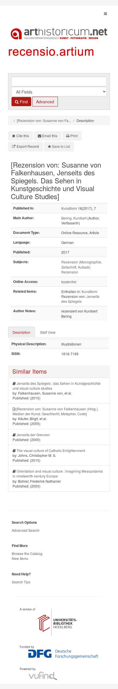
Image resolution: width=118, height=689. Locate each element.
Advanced (45, 101)
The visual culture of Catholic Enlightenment (51, 450)
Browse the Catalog (27, 553)
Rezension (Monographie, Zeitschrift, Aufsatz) (81, 264)
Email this (49, 135)
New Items (20, 558)
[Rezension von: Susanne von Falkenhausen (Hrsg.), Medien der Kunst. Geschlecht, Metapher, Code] (56, 411)
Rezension (69, 271)
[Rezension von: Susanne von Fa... (44, 120)
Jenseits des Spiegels (80, 299)
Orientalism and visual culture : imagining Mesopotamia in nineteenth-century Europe (58, 473)
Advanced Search (26, 530)
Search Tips (21, 581)
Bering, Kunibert (73, 218)
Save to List (61, 146)
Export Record (28, 146)
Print (74, 135)
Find (23, 101)
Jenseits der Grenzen (33, 434)
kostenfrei (68, 281)
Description (21, 332)
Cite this (22, 135)
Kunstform (69, 208)
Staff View (48, 332)
